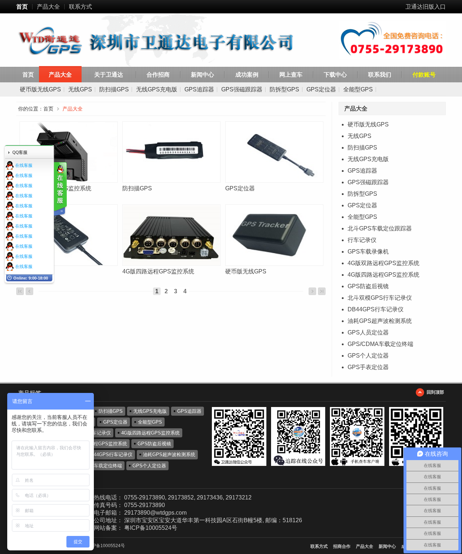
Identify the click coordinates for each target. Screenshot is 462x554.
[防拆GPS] (67, 235)
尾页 (322, 291)
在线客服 (23, 165)
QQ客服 (19, 152)
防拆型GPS (284, 89)
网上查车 (290, 75)
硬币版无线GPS (40, 89)
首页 (22, 7)
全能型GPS (358, 89)
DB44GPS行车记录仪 (376, 309)
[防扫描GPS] (170, 152)
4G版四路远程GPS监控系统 (383, 275)
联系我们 (379, 75)
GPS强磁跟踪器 (241, 89)
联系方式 (80, 7)
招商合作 (341, 546)
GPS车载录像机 (368, 251)
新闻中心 (202, 75)
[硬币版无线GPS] (273, 235)
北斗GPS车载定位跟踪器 (380, 228)
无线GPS (80, 89)
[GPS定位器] (273, 152)
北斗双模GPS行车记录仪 (380, 298)
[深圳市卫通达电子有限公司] (166, 41)
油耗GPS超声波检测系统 (380, 321)
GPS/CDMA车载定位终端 (380, 344)
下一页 (312, 291)
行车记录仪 (362, 240)
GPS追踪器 (199, 89)
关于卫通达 (108, 75)
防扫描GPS (114, 89)
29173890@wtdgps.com (155, 513)
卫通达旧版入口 (425, 7)
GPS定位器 (321, 89)
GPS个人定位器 (368, 355)
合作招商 (158, 75)
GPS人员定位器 (368, 332)
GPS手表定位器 (368, 367)
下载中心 (335, 75)
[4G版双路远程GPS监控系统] (67, 152)
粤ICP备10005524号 (150, 528)
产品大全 (48, 7)
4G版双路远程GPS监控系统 (383, 263)
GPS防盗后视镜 (368, 286)
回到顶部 (435, 392)
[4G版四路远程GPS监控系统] (170, 235)
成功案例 (246, 75)
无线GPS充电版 (156, 89)
